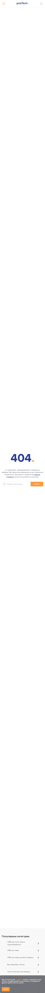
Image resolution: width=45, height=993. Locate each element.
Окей (6, 989)
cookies (19, 980)
